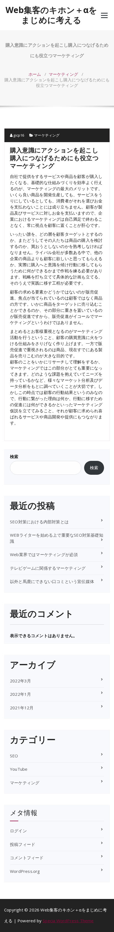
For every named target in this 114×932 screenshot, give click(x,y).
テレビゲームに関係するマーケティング (48, 568)
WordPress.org (25, 871)
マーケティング (63, 74)
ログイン (18, 830)
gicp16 (18, 135)
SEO (14, 755)
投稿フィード (22, 844)
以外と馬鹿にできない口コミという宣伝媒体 (52, 581)
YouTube (18, 769)
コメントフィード (27, 857)
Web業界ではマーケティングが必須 (44, 554)
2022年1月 (20, 694)
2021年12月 (22, 707)
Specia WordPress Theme (68, 920)
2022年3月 (20, 681)
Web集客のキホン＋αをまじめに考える (51, 15)
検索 (14, 456)
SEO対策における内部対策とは (39, 521)
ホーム (34, 74)
